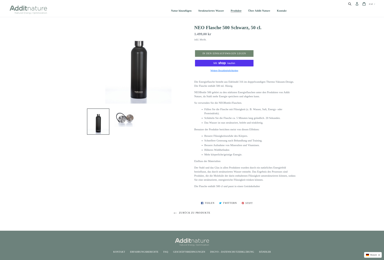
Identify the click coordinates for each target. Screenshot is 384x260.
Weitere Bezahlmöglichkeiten (224, 70)
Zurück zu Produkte (194, 212)
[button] (373, 255)
